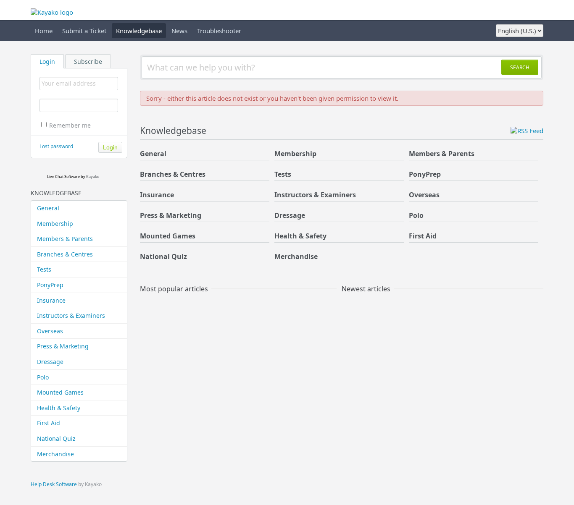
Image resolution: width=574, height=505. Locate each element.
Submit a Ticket (84, 30)
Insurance (51, 300)
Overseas (50, 331)
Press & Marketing (63, 346)
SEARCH (519, 67)
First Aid (48, 423)
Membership (55, 224)
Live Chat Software (63, 176)
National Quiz (56, 438)
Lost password (56, 146)
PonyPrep (50, 285)
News (179, 30)
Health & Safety (58, 408)
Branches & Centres (65, 254)
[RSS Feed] (527, 130)
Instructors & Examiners (71, 315)
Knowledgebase (139, 30)
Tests (44, 269)
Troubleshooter (219, 30)
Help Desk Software (54, 484)
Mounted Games (60, 392)
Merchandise (55, 454)
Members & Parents (65, 239)
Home (44, 30)
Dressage (50, 362)
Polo (43, 377)
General (48, 208)
